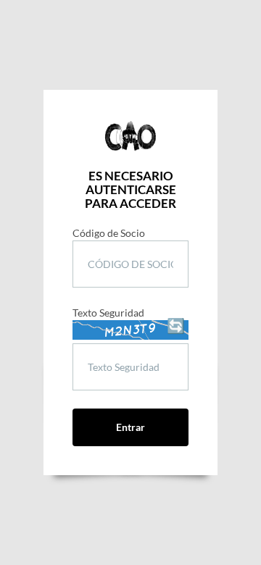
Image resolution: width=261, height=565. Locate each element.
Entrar (130, 427)
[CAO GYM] (130, 136)
